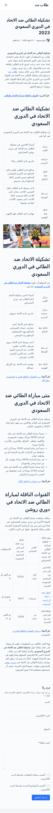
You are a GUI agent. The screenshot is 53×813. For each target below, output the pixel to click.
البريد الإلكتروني (43, 715)
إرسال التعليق (41, 797)
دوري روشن (10, 662)
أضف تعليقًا (44, 742)
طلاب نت (41, 5)
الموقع (47, 729)
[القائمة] (6, 5)
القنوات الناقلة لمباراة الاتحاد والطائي (21, 95)
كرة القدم (16, 40)
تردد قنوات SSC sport (29, 481)
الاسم (47, 702)
